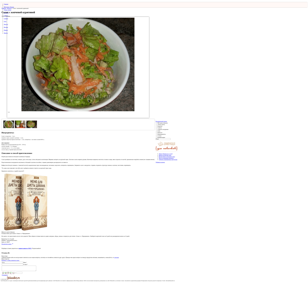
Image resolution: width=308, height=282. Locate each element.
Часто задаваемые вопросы (166, 158)
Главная (6, 4)
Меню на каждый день (165, 155)
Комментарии (161, 137)
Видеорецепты (161, 134)
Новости (6, 30)
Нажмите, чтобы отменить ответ (10, 260)
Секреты (6, 18)
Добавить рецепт (160, 162)
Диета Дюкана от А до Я (165, 153)
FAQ (5, 21)
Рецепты (9, 8)
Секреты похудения (162, 129)
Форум (6, 33)
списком (116, 257)
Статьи (159, 136)
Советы (159, 127)
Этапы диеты (7, 10)
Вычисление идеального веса (167, 156)
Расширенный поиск (161, 121)
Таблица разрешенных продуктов (168, 159)
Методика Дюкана (9, 7)
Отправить (5, 275)
